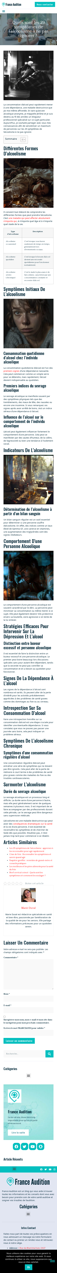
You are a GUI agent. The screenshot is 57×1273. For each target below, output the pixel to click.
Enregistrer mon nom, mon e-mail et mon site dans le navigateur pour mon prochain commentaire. (28, 1021)
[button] (45, 4)
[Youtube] (32, 1146)
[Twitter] (24, 1146)
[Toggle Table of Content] (21, 139)
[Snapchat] (40, 1146)
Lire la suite (18, 1132)
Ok (28, 1267)
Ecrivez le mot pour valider (24, 1028)
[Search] (49, 1053)
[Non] (52, 1261)
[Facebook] (16, 1146)
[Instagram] (54, 1169)
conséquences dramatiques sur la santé (32, 823)
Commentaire (11, 957)
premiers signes (11, 371)
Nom (7, 994)
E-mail (7, 1005)
